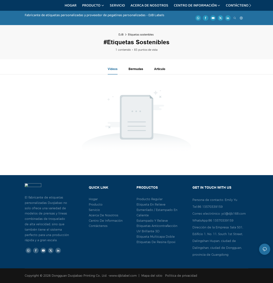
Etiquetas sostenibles (141, 34)
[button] (250, 5)
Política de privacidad (181, 275)
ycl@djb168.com (233, 213)
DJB (121, 34)
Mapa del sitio (152, 275)
